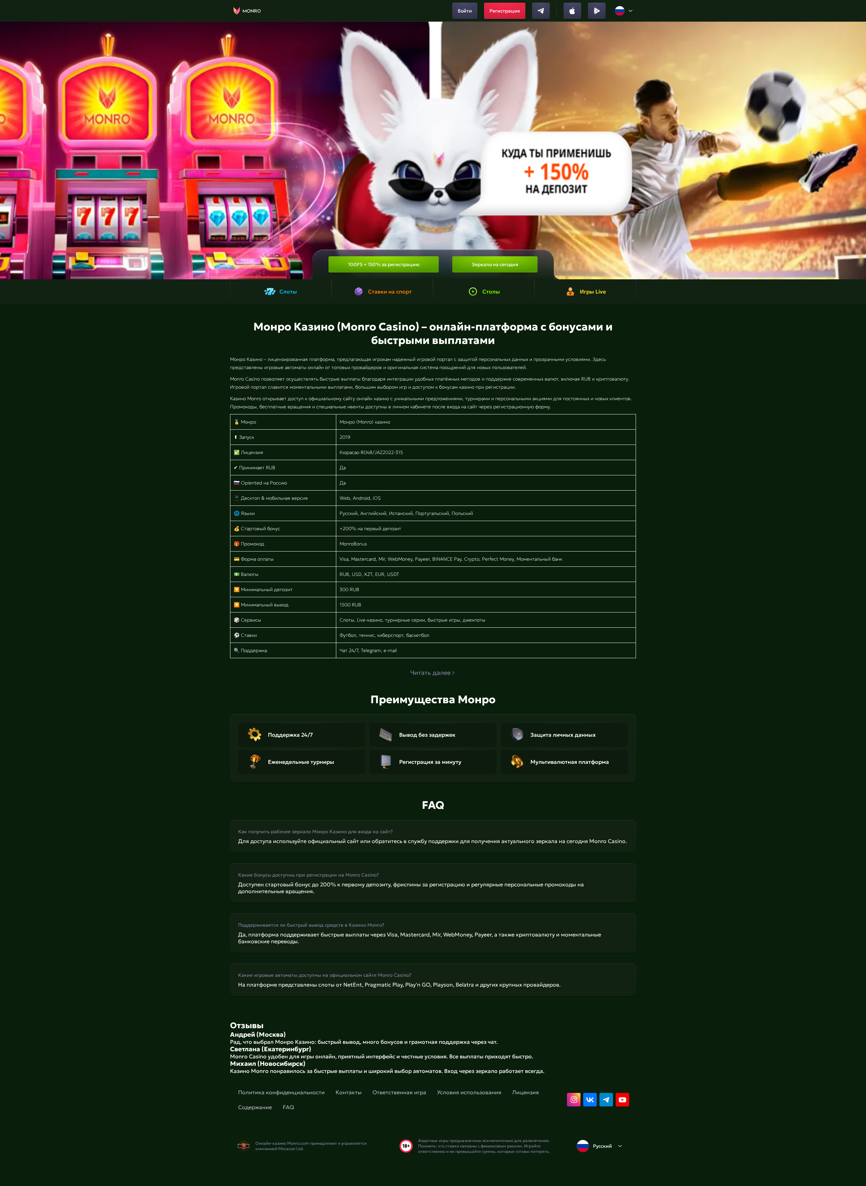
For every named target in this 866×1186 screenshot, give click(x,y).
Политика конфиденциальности (281, 1092)
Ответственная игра (399, 1092)
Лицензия (525, 1092)
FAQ (288, 1107)
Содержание (255, 1107)
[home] (247, 11)
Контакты (349, 1092)
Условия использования (469, 1092)
